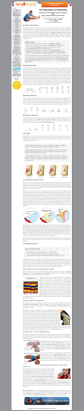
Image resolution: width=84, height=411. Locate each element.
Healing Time (16, 79)
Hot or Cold (17, 78)
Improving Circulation (16, 77)
